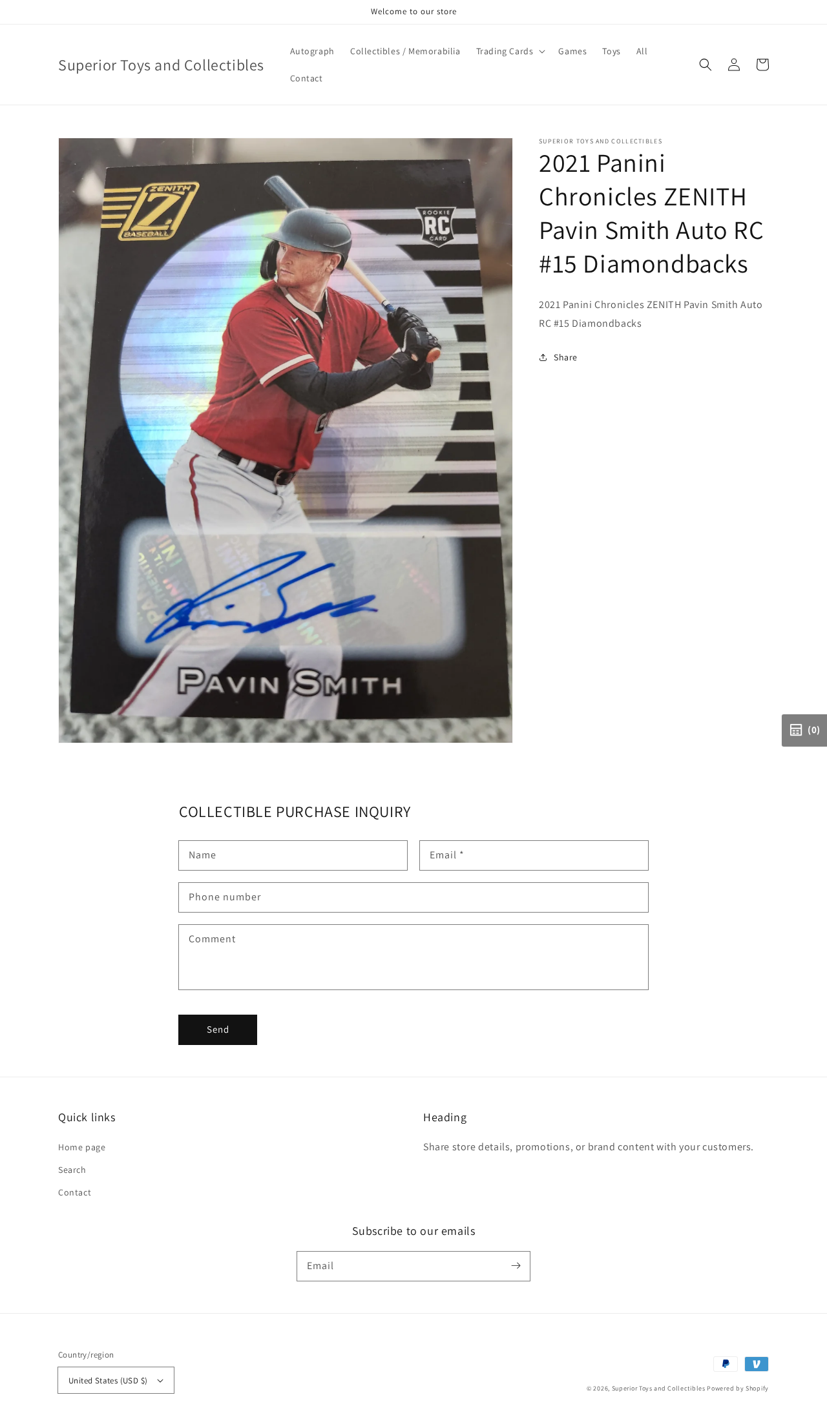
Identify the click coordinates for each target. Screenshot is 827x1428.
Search (72, 1169)
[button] (705, 64)
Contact (74, 1192)
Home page (81, 1147)
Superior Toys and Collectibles (659, 1388)
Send (218, 1029)
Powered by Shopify (738, 1388)
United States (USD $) (107, 1380)
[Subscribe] (515, 1266)
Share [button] (566, 357)
